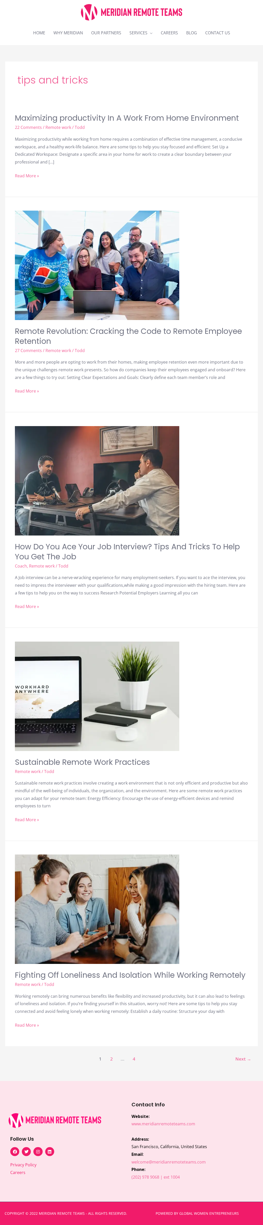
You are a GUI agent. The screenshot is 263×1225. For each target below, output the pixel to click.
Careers (17, 1172)
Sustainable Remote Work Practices (82, 762)
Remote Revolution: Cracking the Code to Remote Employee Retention (128, 336)
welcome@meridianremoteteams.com (169, 1162)
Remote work (58, 127)
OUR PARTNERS (106, 33)
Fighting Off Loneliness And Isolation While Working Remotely (130, 975)
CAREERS (169, 33)
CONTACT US (217, 33)
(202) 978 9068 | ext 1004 (156, 1177)
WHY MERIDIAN (68, 33)
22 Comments (28, 127)
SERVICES (138, 33)
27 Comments (28, 350)
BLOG (191, 33)
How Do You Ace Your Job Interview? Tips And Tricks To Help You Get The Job (127, 551)
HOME (39, 33)
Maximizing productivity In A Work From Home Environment (127, 117)
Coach (21, 566)
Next (243, 1059)
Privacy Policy (23, 1165)
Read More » (27, 175)
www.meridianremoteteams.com (163, 1124)
